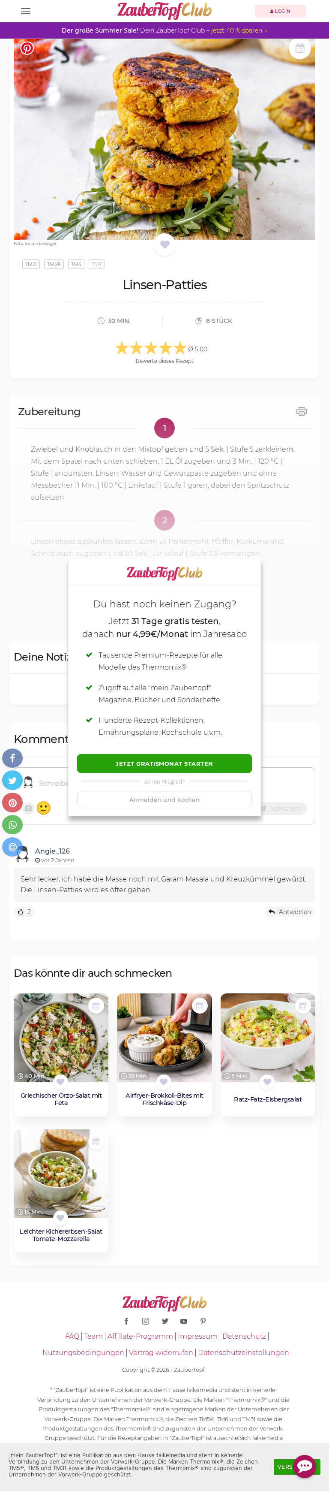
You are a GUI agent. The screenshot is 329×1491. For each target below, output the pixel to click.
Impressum (198, 1336)
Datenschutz (244, 1336)
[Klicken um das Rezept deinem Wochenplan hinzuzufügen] (96, 1006)
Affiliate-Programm (140, 1336)
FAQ (72, 1336)
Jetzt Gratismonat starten (164, 763)
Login (282, 11)
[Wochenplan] (300, 49)
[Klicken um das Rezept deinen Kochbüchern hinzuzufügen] (60, 1082)
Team (93, 1336)
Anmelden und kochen (164, 799)
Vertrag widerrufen (161, 1353)
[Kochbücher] (165, 245)
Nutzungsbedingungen (83, 1353)
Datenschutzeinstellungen (243, 1353)
